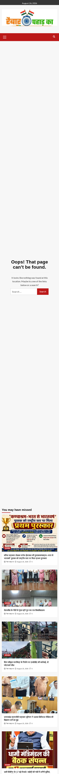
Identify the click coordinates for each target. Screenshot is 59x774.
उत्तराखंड (7, 548)
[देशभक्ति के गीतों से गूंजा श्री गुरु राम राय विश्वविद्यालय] (29, 588)
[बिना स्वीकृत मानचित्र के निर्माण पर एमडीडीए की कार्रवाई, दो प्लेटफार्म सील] (29, 640)
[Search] (54, 36)
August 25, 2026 (22, 614)
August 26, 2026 (22, 562)
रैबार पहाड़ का (10, 562)
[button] (5, 36)
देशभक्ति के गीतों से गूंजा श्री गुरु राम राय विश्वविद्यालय (24, 610)
